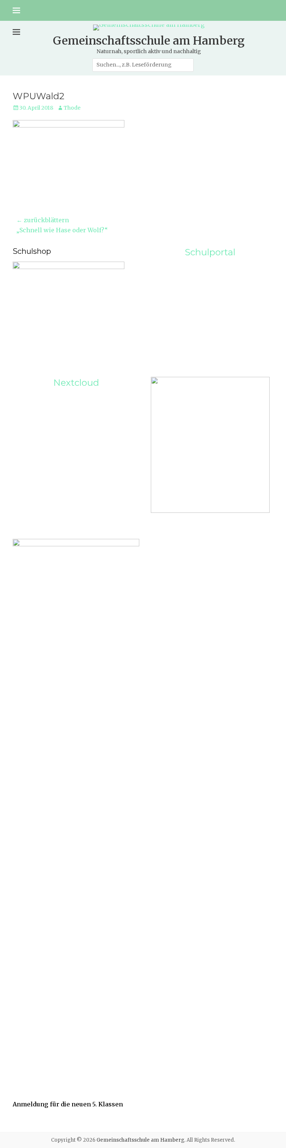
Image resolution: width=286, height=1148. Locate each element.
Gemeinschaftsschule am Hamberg (149, 40)
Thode (72, 107)
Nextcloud (76, 382)
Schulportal (210, 252)
